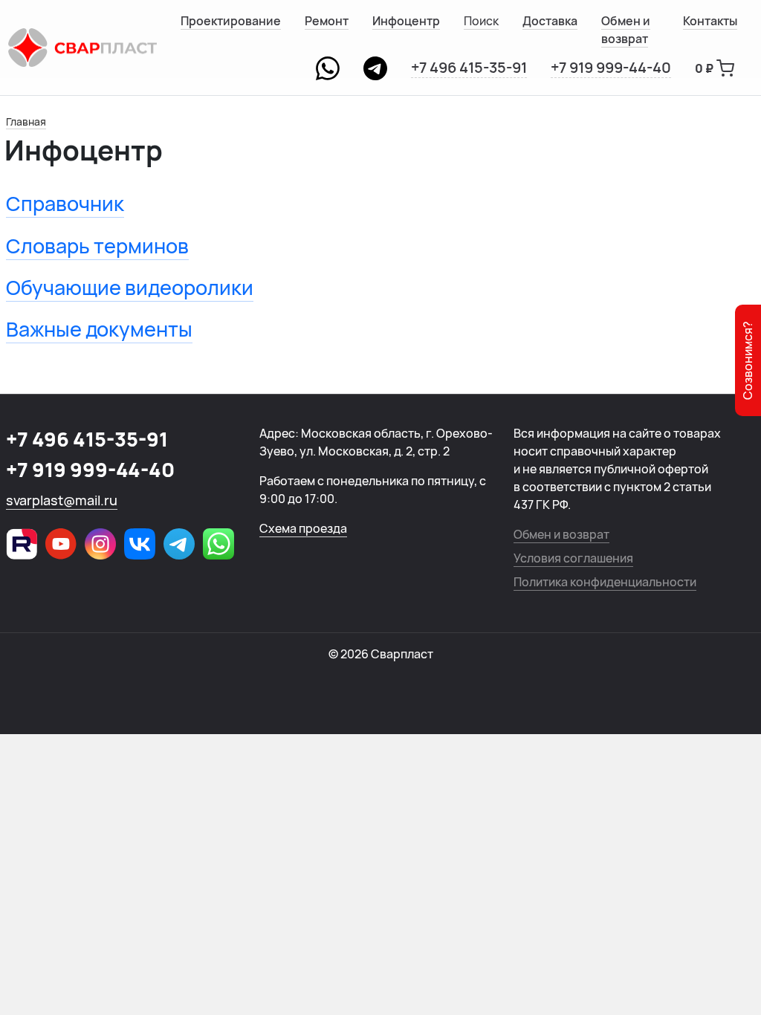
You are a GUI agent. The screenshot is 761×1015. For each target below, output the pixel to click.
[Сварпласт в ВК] (139, 544)
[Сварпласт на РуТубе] (21, 544)
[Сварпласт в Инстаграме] (100, 544)
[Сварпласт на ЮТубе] (61, 544)
